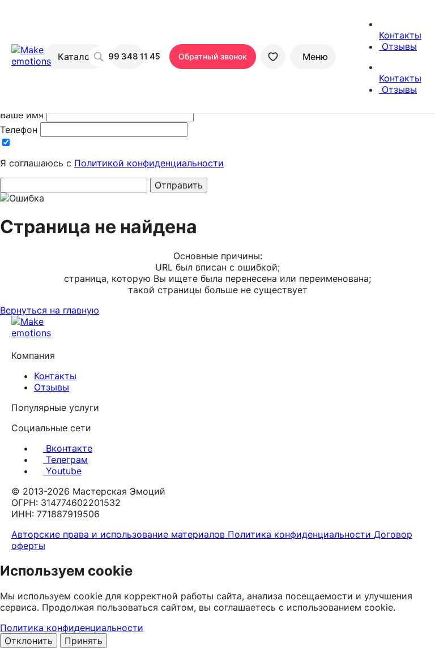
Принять (84, 640)
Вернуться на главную (49, 310)
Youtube (62, 471)
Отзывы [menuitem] (398, 46)
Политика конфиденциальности (301, 534)
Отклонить (29, 640)
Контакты (55, 375)
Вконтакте (67, 448)
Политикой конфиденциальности (149, 163)
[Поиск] (98, 56)
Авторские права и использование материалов (119, 534)
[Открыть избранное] (273, 56)
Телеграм (65, 459)
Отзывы (51, 387)
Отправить (179, 185)
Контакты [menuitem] (400, 35)
